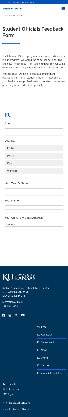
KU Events (42, 357)
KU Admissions (45, 334)
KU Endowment (45, 342)
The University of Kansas (19, 409)
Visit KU (41, 327)
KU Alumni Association (49, 373)
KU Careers (43, 365)
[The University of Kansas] (19, 280)
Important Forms (13, 15)
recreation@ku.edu (12, 302)
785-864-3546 (10, 305)
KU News (42, 350)
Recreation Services (12, 8)
